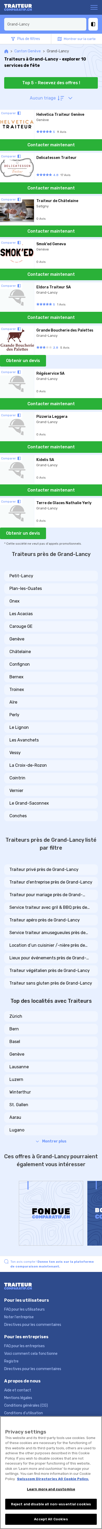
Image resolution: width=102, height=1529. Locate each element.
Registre (11, 1361)
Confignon (19, 664)
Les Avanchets (24, 740)
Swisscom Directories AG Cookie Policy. (53, 1479)
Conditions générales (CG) (26, 1405)
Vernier (16, 790)
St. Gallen (18, 1104)
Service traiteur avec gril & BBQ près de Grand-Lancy (48, 908)
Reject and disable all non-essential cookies (51, 1504)
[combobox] (45, 24)
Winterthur (20, 1092)
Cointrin (17, 777)
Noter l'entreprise (19, 1317)
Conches (18, 815)
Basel (14, 1041)
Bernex (16, 676)
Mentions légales (18, 1398)
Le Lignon (19, 727)
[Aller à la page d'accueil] (24, 7)
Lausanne (19, 1066)
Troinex (16, 689)
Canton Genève (27, 51)
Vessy (15, 752)
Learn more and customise (51, 1489)
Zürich (15, 1016)
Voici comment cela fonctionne (31, 1353)
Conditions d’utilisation (23, 1413)
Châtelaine (20, 651)
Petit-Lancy (21, 575)
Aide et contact (17, 1390)
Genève (16, 638)
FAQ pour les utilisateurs (24, 1309)
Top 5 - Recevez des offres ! (51, 82)
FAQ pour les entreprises (24, 1346)
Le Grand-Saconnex (29, 803)
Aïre (13, 702)
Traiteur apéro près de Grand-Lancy (44, 920)
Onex (14, 601)
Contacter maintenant (51, 144)
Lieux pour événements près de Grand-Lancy (47, 958)
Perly (14, 714)
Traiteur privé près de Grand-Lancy (43, 869)
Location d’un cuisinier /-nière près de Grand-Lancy (47, 946)
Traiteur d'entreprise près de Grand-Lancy (50, 882)
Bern (14, 1028)
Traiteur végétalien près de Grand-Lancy (49, 970)
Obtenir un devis (23, 360)
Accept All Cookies (51, 1519)
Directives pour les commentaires (32, 1324)
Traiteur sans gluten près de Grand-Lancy (50, 983)
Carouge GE (20, 626)
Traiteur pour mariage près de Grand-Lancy (46, 895)
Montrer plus (54, 1141)
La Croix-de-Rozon (28, 765)
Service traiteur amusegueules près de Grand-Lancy (47, 933)
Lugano (16, 1129)
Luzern (16, 1079)
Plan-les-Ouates (25, 588)
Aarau (15, 1117)
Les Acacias (21, 613)
